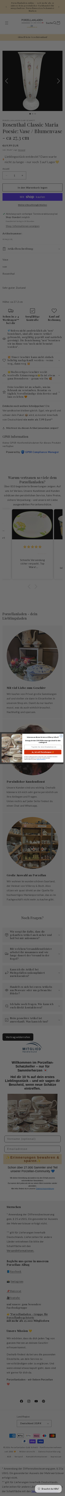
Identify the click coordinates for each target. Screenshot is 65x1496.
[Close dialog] (61, 735)
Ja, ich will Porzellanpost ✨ (43, 752)
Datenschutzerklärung (41, 759)
